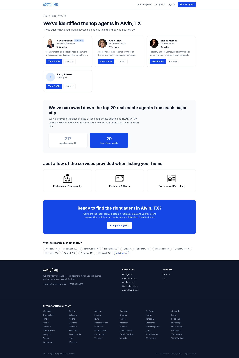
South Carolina (126, 334)
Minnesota (150, 323)
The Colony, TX (162, 249)
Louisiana (175, 319)
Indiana (72, 319)
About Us (166, 274)
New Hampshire (153, 326)
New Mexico (49, 330)
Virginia (123, 338)
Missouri (47, 326)
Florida (97, 315)
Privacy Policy (176, 353)
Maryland (73, 323)
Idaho (173, 315)
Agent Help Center (130, 290)
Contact (69, 61)
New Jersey (176, 326)
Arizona (97, 311)
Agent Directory (129, 278)
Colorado (175, 311)
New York (73, 330)
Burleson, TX (87, 253)
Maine (46, 323)
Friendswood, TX (90, 249)
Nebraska (98, 326)
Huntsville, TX (52, 253)
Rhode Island (100, 334)
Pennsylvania (75, 334)
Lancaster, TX (110, 249)
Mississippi (176, 323)
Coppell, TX (69, 253)
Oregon (46, 334)
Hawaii (149, 315)
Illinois (46, 319)
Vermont (98, 338)
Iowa (96, 319)
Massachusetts (101, 323)
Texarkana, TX (70, 249)
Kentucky (150, 319)
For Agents (159, 4)
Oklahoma (175, 330)
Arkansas (124, 311)
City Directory (128, 282)
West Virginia (177, 338)
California (150, 311)
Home (46, 16)
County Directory (130, 286)
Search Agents (144, 4)
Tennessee (176, 334)
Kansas (123, 319)
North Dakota (126, 330)
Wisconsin (47, 342)
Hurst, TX (127, 249)
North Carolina (100, 330)
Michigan (124, 323)
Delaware (73, 315)
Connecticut (48, 315)
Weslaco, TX (51, 249)
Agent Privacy (190, 353)
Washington (151, 338)
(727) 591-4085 (76, 284)
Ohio (148, 330)
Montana (73, 326)
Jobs (164, 278)
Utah (71, 338)
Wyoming (73, 342)
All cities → (121, 253)
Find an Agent (187, 4)
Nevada (123, 326)
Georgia (123, 315)
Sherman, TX (143, 249)
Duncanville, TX (182, 249)
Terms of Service (162, 353)
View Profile (54, 61)
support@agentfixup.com (54, 284)
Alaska (72, 311)
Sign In (171, 4)
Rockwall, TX (104, 253)
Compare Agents (119, 225)
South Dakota (152, 334)
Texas (53, 16)
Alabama (47, 311)
